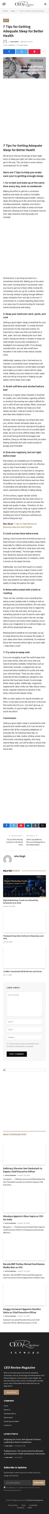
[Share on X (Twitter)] (22, 51)
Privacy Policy (8, 1490)
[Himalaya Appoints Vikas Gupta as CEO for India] (24, 1202)
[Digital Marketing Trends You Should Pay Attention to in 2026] (24, 886)
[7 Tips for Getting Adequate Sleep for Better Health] (24, 78)
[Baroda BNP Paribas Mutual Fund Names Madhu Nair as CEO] (24, 1250)
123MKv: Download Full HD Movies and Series (22, 971)
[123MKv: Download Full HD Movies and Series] (24, 957)
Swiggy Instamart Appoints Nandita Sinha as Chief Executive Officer (22, 1311)
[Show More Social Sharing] (43, 51)
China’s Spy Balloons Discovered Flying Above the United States (35, 842)
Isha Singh (15, 42)
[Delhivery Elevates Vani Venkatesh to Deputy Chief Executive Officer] (24, 1154)
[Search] (45, 4)
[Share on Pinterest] (34, 51)
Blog (6, 20)
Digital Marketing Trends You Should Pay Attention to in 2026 (20, 901)
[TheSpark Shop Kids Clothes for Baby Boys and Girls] (24, 922)
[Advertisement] (24, 111)
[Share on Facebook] (9, 51)
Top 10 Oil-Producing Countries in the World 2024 (14, 842)
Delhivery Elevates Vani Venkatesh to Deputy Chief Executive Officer (22, 1170)
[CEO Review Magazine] (24, 4)
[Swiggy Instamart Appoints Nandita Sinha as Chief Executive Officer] (24, 1294)
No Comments (10, 45)
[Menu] (4, 4)
